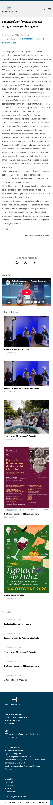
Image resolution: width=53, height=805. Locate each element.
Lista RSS (9, 782)
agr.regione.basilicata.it (14, 750)
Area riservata (10, 791)
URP (7, 731)
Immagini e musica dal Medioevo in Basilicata (21, 389)
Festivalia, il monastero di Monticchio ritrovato (22, 514)
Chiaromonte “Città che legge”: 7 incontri (20, 436)
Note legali (9, 785)
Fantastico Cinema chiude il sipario (17, 349)
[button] (49, 8)
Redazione (9, 769)
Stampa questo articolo (39, 236)
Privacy (8, 788)
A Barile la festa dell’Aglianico (15, 595)
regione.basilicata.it (13, 747)
